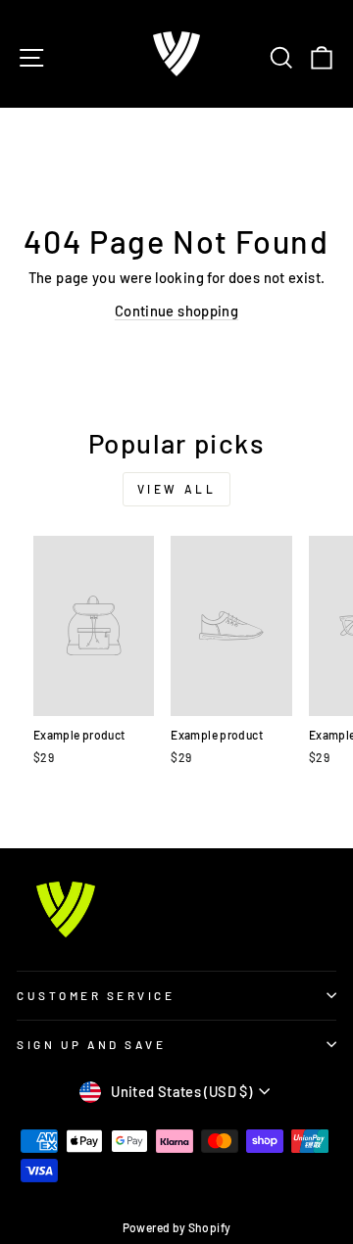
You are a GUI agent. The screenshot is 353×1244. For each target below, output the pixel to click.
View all (177, 489)
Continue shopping (176, 310)
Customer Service (96, 995)
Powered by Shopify (177, 1227)
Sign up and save (92, 1044)
